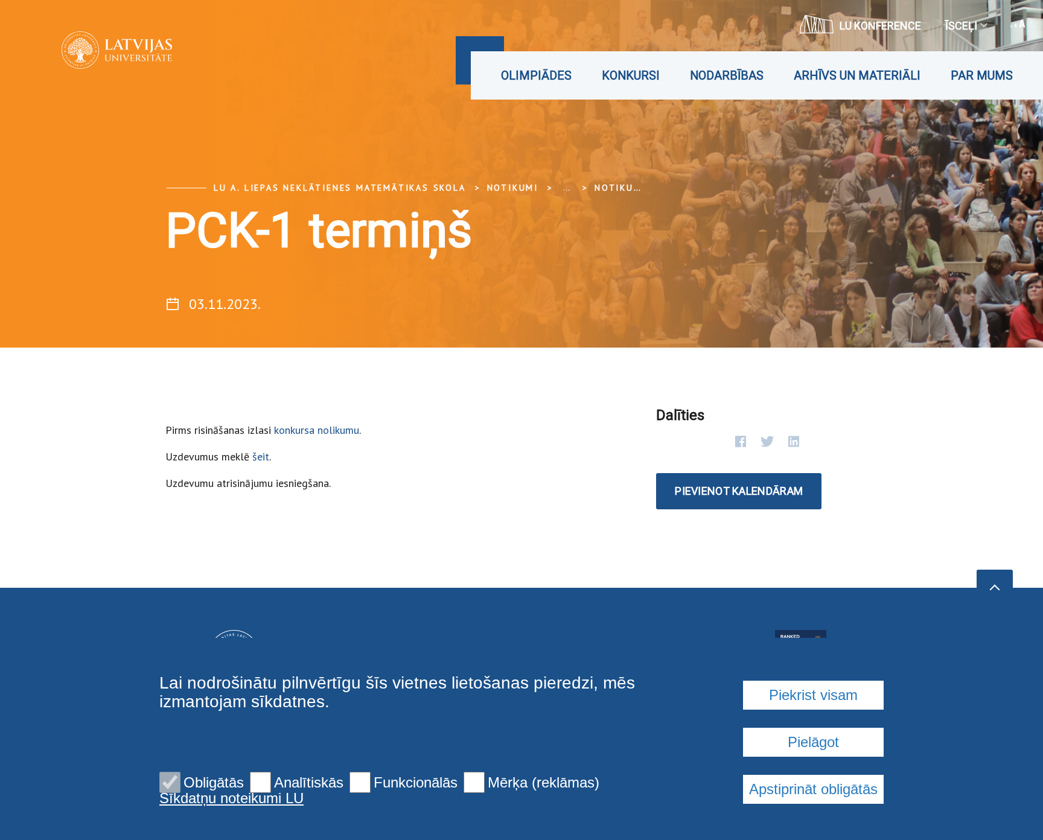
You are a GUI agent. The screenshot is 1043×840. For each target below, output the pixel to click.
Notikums (621, 187)
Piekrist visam (813, 695)
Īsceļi (961, 25)
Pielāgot (813, 742)
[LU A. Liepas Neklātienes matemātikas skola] (98, 50)
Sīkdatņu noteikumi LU (231, 798)
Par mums (982, 75)
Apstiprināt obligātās (813, 789)
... (566, 187)
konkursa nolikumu (316, 430)
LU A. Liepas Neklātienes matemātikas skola (340, 187)
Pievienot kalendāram (739, 491)
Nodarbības (727, 75)
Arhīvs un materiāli (857, 75)
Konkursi (631, 75)
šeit (260, 456)
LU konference (880, 25)
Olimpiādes (536, 75)
